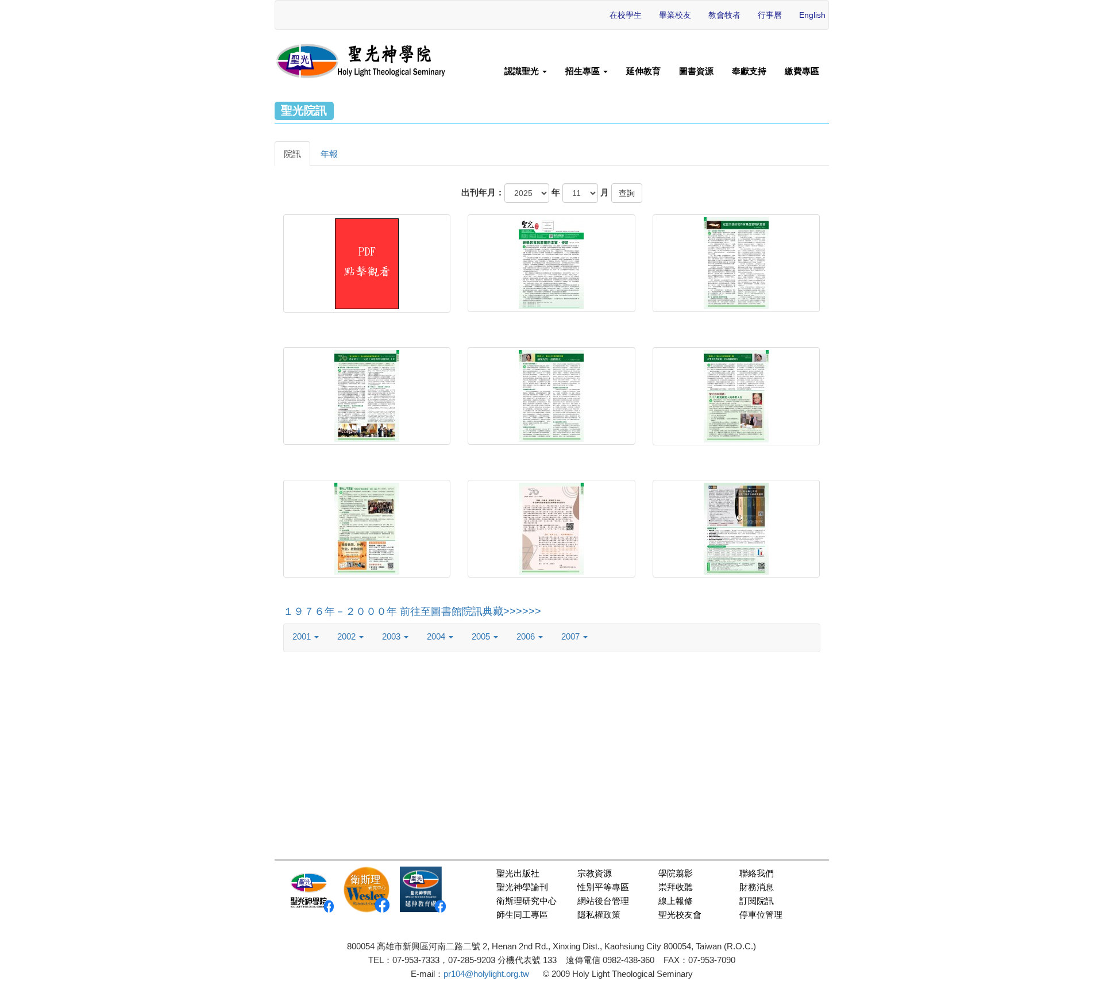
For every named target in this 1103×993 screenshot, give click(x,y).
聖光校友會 (679, 914)
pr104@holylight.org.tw (486, 974)
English (812, 15)
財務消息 (756, 887)
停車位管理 (760, 914)
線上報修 (675, 901)
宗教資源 (594, 873)
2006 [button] (526, 636)
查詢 (627, 193)
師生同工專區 (522, 914)
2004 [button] (437, 636)
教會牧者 (724, 15)
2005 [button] (482, 636)
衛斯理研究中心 (526, 901)
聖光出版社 (517, 873)
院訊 (292, 154)
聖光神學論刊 (522, 887)
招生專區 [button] (583, 71)
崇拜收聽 (675, 887)
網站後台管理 (603, 901)
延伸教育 (643, 71)
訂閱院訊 (756, 901)
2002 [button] (347, 636)
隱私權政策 (598, 914)
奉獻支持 (749, 71)
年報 (329, 154)
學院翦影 (675, 873)
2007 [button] (571, 636)
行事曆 (770, 15)
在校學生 (626, 15)
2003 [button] (392, 636)
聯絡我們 (756, 873)
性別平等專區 (603, 887)
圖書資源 (696, 71)
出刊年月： (482, 192)
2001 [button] (302, 636)
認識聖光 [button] (522, 71)
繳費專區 (802, 71)
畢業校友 (675, 15)
